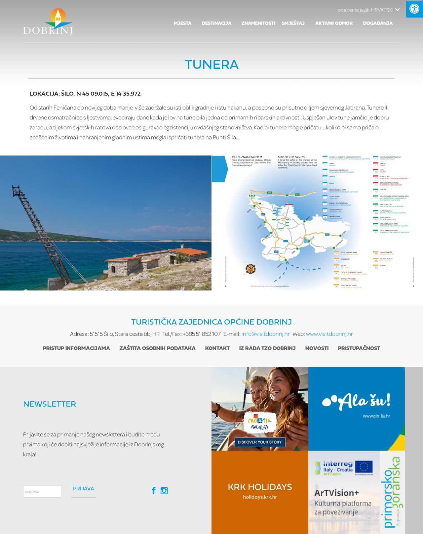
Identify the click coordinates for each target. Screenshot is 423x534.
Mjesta (182, 23)
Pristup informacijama (76, 348)
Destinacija (216, 23)
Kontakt (217, 348)
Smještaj (293, 23)
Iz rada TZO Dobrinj (267, 348)
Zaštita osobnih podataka (158, 348)
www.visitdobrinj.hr (329, 334)
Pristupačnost (359, 348)
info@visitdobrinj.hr (266, 334)
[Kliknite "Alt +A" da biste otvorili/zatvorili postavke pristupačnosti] (414, 9)
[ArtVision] (356, 492)
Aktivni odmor (334, 23)
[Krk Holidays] (260, 492)
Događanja (378, 23)
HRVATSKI (366, 9)
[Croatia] (260, 409)
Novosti (316, 348)
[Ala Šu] (356, 409)
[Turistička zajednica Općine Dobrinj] (48, 21)
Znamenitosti (258, 23)
